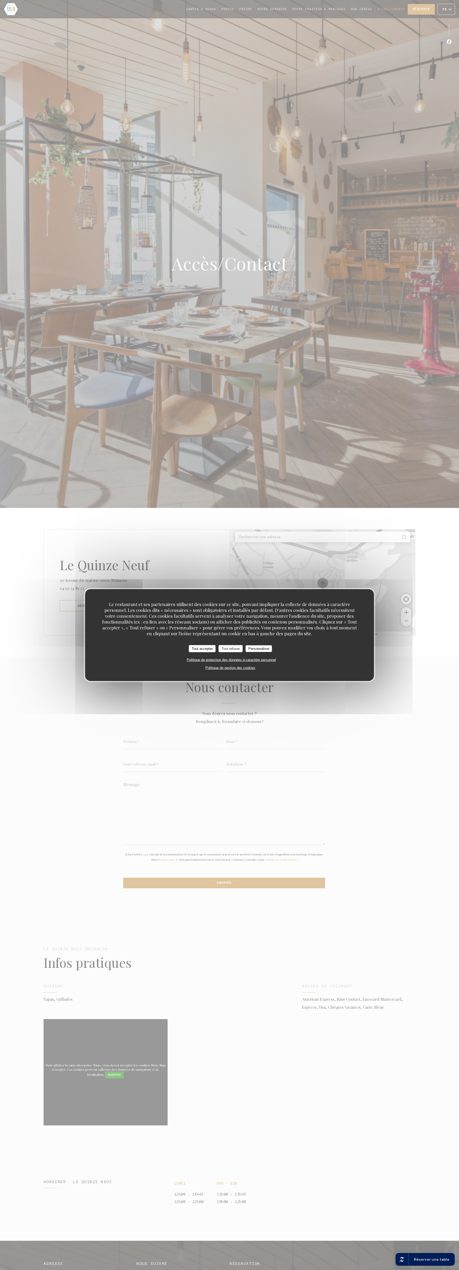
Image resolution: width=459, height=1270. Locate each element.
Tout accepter (202, 649)
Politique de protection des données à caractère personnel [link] (231, 660)
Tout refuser (231, 649)
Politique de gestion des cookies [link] (230, 668)
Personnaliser (258, 649)
